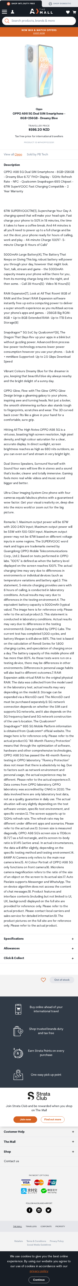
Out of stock (61, 979)
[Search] (7, 21)
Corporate (46, 1226)
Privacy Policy (57, 1241)
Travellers (31, 1226)
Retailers (18, 1241)
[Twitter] (48, 1210)
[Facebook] (29, 1210)
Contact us (11, 1161)
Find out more (52, 1119)
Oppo (18, 154)
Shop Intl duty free (23, 3)
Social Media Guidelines (39, 1245)
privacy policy (39, 1271)
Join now (25, 1119)
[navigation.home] (41, 12)
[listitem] (39, 1009)
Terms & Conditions (36, 1241)
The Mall (17, 1226)
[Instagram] (39, 1210)
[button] (4, 12)
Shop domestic (62, 3)
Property (60, 1226)
